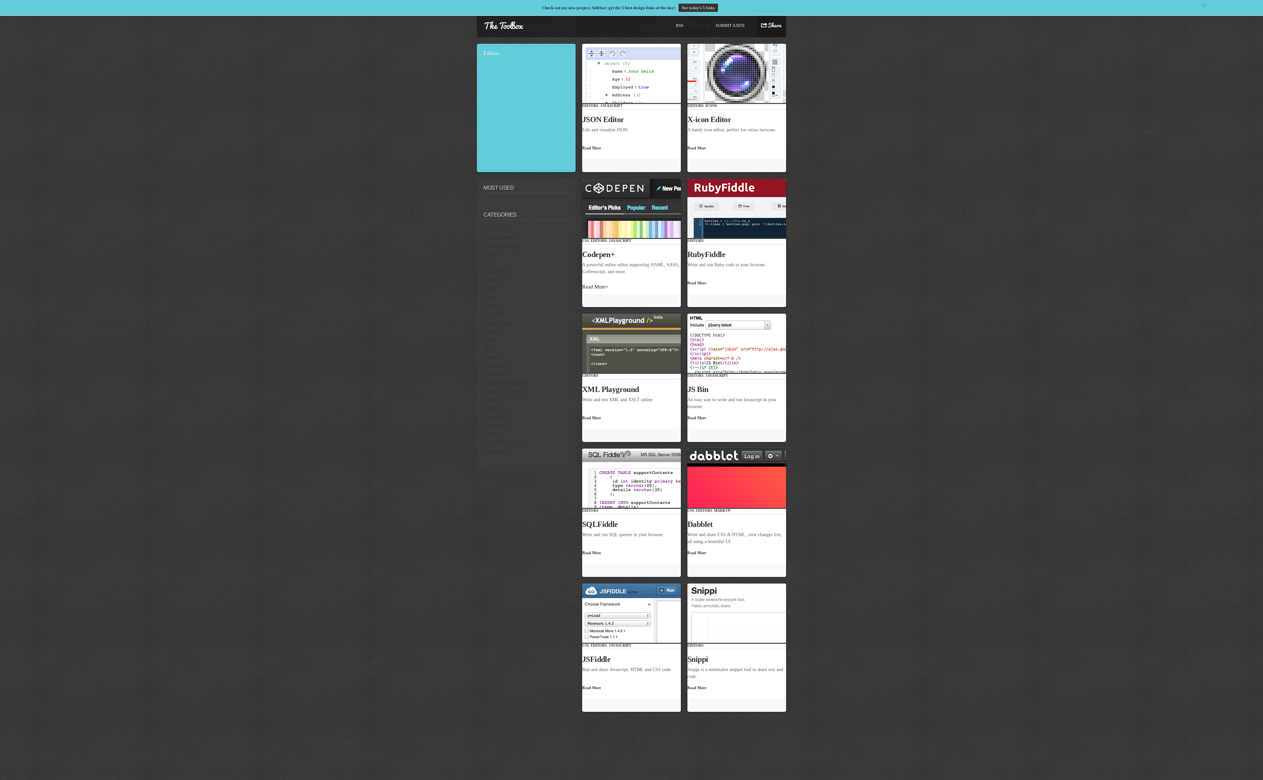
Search (490, 400)
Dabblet (702, 524)
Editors (490, 280)
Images (490, 305)
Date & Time (496, 271)
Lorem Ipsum (497, 322)
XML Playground (613, 389)
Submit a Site (730, 25)
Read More (593, 148)
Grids (489, 288)
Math (488, 340)
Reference (494, 374)
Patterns (491, 357)
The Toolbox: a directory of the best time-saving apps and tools (503, 26)
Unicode (492, 434)
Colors (490, 254)
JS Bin (700, 389)
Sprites (490, 408)
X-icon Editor (712, 119)
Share (771, 25)
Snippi (700, 659)
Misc (488, 348)
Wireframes (495, 451)
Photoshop (494, 365)
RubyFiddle (709, 254)
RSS (679, 25)
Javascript (493, 314)
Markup (491, 331)
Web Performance (502, 442)
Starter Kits (495, 417)
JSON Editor (606, 119)
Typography (496, 425)
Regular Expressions (504, 382)
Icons (489, 297)
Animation (494, 228)
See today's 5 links (698, 7)
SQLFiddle (603, 524)
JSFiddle (599, 659)
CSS (488, 263)
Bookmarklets (497, 237)
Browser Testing (500, 245)
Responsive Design (503, 391)
